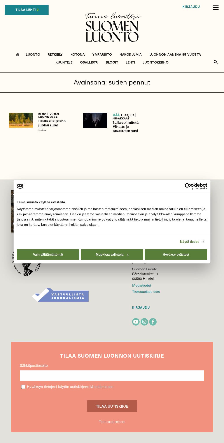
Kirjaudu (191, 7)
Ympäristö (102, 54)
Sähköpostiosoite (34, 366)
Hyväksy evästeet (176, 254)
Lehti (130, 62)
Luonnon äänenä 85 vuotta (175, 54)
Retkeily (55, 54)
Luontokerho (155, 62)
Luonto (33, 54)
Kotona (77, 54)
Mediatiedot (141, 285)
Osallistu (89, 62)
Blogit (112, 62)
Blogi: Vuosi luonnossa (48, 115)
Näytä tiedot (189, 241)
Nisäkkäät (121, 118)
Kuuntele (64, 62)
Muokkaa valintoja (109, 254)
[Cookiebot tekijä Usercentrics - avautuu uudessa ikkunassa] (188, 186)
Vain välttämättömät (48, 254)
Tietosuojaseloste (146, 291)
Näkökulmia (130, 54)
